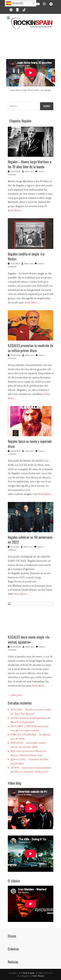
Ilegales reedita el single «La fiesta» (26, 256)
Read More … (15, 210)
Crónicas (13, 948)
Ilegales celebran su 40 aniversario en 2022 (30, 539)
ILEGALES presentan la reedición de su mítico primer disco (30, 348)
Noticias (13, 961)
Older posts (15, 695)
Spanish (17, 3)
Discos (12, 935)
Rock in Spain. (29, 973)
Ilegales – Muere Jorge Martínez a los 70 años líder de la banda (29, 164)
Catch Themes (38, 976)
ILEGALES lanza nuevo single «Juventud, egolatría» (29, 639)
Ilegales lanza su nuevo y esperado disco (30, 444)
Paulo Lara (29, 172)
